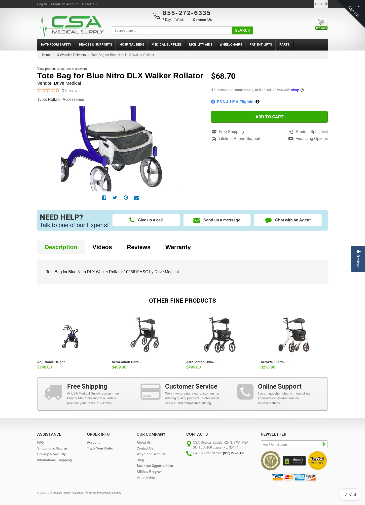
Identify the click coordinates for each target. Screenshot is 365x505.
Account (93, 442)
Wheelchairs (231, 44)
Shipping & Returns (52, 448)
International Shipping (54, 460)
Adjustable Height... (52, 362)
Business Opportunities (155, 466)
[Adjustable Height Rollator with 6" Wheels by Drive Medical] (70, 335)
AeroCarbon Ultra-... (127, 362)
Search (242, 30)
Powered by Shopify (109, 492)
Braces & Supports (95, 44)
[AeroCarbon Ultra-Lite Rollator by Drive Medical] (219, 335)
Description (61, 247)
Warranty (178, 247)
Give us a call (150, 220)
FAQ (40, 442)
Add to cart (270, 116)
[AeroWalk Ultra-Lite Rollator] (294, 335)
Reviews (138, 247)
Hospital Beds (131, 44)
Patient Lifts (261, 44)
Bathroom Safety (56, 44)
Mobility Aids (200, 44)
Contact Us (202, 20)
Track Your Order (100, 448)
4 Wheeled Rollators (71, 55)
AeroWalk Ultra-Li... (276, 362)
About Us (144, 442)
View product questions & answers (62, 69)
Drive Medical (67, 83)
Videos (102, 247)
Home (46, 55)
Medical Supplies (166, 44)
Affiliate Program (150, 472)
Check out (90, 4)
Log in (42, 4)
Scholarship (146, 477)
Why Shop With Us (151, 454)
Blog (140, 460)
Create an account (64, 4)
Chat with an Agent (293, 220)
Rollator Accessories (66, 99)
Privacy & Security (51, 454)
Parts (284, 44)
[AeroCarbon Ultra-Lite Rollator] (145, 335)
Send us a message (221, 220)
